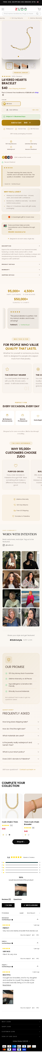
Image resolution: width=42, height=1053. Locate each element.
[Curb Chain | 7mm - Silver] (6, 834)
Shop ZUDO (6, 1026)
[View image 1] (9, 65)
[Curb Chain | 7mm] (12, 806)
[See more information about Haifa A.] (37, 943)
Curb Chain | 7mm (10, 822)
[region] (21, 890)
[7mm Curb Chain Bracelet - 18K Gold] (25, 834)
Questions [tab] (17, 899)
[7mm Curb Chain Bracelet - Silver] (28, 834)
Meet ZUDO (6, 1022)
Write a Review (32, 905)
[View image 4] (32, 65)
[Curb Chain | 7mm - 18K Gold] (3, 834)
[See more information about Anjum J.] (37, 966)
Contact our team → (27, 770)
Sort (22, 913)
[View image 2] (17, 65)
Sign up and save (9, 1036)
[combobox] (21, 14)
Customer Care (8, 1031)
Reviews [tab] (6, 899)
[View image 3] (24, 65)
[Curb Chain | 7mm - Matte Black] (9, 834)
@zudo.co (9, 545)
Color (4, 100)
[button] (7, 825)
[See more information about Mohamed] (37, 919)
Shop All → (21, 842)
